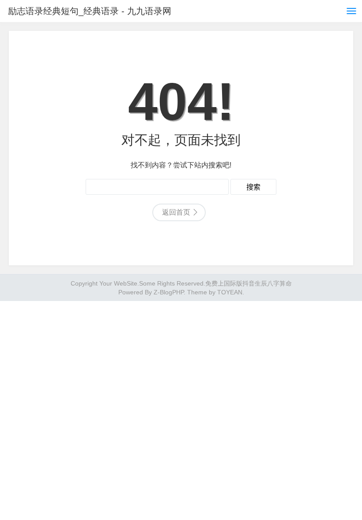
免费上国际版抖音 (230, 283)
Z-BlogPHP (169, 292)
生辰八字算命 (273, 283)
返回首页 (176, 212)
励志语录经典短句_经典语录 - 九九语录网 (89, 11)
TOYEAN (229, 292)
